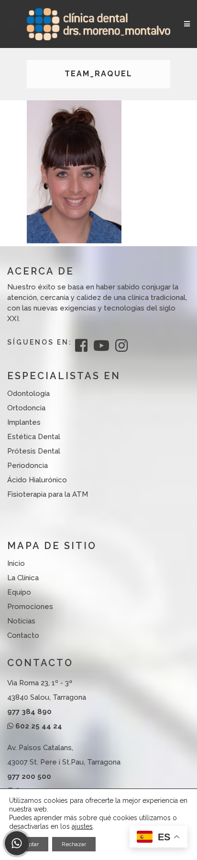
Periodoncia (27, 465)
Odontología (28, 393)
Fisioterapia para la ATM (47, 494)
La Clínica (23, 577)
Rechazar (74, 844)
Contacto (23, 635)
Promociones (30, 606)
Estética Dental (33, 436)
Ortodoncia (26, 408)
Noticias (21, 621)
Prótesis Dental (33, 451)
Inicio (16, 563)
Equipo (19, 592)
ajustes (82, 826)
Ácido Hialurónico (37, 480)
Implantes (24, 422)
